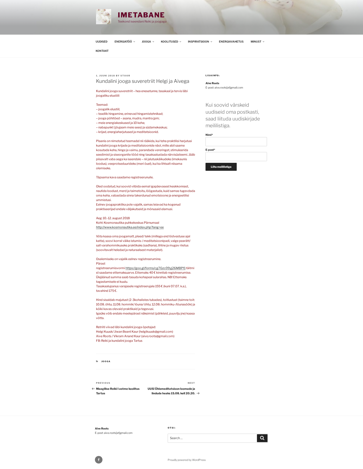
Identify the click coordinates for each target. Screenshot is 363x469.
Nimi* (209, 134)
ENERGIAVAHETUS (231, 41)
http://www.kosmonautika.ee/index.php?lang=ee (130, 227)
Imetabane (141, 15)
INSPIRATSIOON (198, 41)
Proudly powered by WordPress (187, 459)
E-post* (210, 149)
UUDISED (101, 41)
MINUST (256, 41)
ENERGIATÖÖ (123, 41)
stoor (125, 75)
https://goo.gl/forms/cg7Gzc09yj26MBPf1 (155, 268)
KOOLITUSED (169, 41)
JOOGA (146, 41)
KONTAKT (102, 50)
